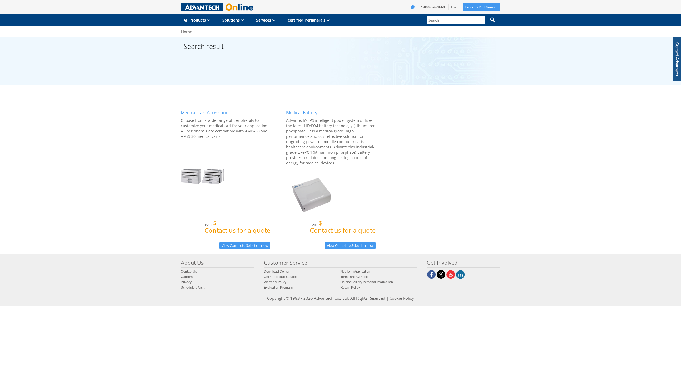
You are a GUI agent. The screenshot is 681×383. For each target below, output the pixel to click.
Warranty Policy (275, 282)
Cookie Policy (401, 298)
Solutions (231, 20)
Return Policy (350, 287)
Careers (187, 277)
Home (186, 31)
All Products (195, 20)
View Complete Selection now (245, 245)
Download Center (276, 271)
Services (264, 20)
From (236, 228)
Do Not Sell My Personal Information (366, 282)
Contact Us (189, 271)
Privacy (186, 282)
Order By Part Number (481, 7)
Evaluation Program (278, 287)
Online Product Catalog (281, 277)
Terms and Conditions (356, 277)
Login (455, 7)
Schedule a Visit (192, 287)
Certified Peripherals (307, 20)
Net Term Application (355, 271)
